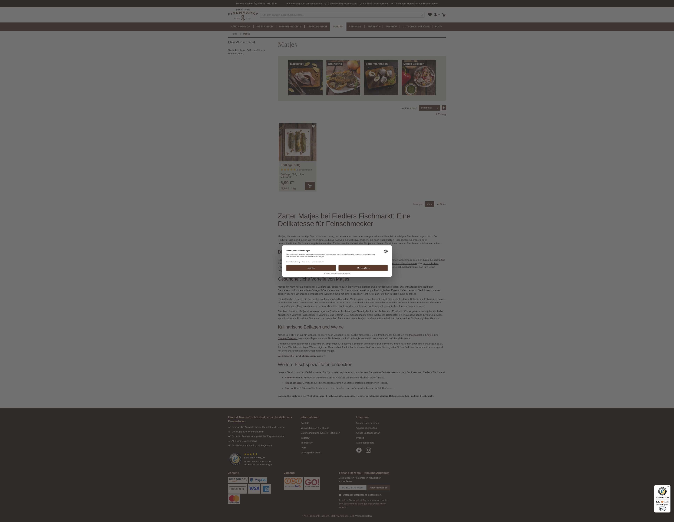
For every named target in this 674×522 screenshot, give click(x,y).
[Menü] (668, 487)
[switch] (662, 509)
